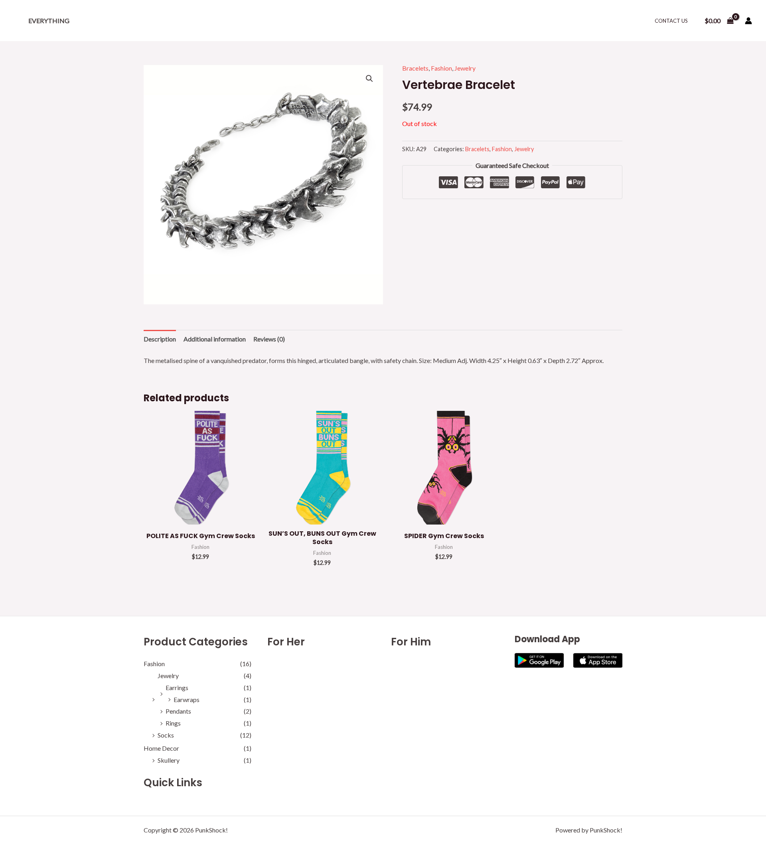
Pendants (178, 711)
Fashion (441, 68)
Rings (173, 723)
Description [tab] (160, 339)
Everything (48, 20)
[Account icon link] (748, 20)
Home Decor (161, 748)
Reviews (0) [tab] (269, 339)
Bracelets (415, 68)
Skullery (169, 760)
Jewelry (465, 68)
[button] (369, 78)
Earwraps (186, 699)
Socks (166, 735)
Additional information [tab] (215, 339)
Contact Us (671, 21)
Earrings (177, 687)
